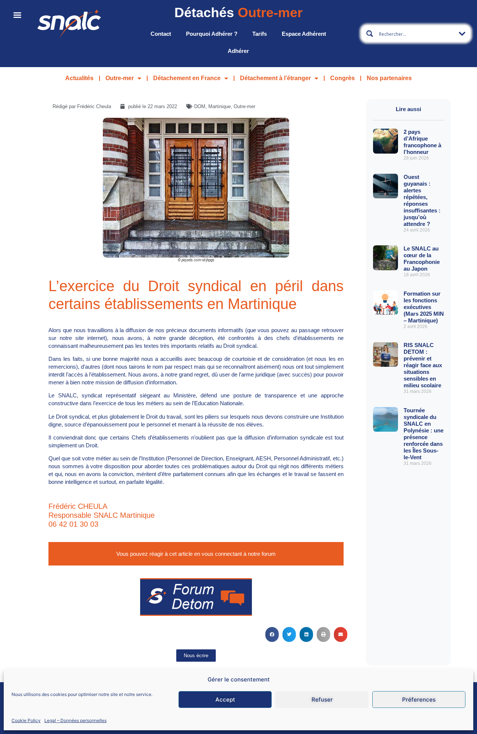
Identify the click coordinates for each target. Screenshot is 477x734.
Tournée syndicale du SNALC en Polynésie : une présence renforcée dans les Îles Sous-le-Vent (423, 433)
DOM (199, 106)
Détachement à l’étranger (275, 78)
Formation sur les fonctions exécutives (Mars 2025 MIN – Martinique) (424, 307)
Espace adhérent (304, 34)
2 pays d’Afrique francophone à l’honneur (422, 142)
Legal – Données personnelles (75, 720)
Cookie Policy (26, 720)
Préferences (419, 699)
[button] (272, 634)
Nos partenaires (389, 78)
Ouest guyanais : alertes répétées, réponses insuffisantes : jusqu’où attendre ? (422, 200)
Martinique (219, 106)
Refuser (322, 699)
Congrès (342, 78)
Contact (161, 34)
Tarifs (259, 34)
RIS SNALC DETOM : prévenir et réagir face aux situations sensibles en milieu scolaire (423, 365)
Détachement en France (187, 78)
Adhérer (238, 51)
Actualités (79, 78)
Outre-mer (119, 78)
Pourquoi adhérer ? (211, 34)
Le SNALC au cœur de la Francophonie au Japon (422, 258)
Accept (225, 699)
